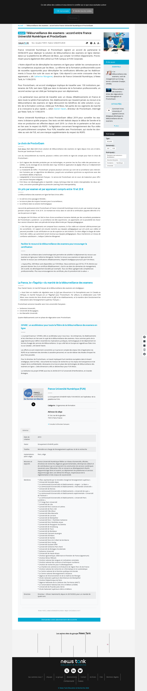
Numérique (120, 163)
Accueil (20, 26)
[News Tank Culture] (26, 639)
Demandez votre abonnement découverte (59, 619)
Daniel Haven (60, 108)
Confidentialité (69, 681)
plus (117, 126)
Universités (110, 165)
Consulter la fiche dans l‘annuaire (59, 424)
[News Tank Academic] (97, 645)
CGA (101, 677)
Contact (83, 677)
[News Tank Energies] (121, 639)
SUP (108, 148)
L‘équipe (49, 677)
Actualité (109, 141)
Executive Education (112, 160)
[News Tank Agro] (73, 645)
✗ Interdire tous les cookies (82, 11)
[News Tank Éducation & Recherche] (73, 662)
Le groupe (59, 677)
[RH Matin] (121, 645)
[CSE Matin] (85, 651)
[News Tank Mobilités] (73, 639)
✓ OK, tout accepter (62, 11)
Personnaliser (73, 18)
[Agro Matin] (109, 651)
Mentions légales (112, 677)
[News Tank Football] (50, 645)
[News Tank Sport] (26, 645)
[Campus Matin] (62, 651)
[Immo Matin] (38, 651)
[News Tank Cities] (50, 639)
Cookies (80, 681)
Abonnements (72, 677)
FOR (113, 148)
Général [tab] (25, 430)
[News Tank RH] (97, 639)
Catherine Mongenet (43, 76)
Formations (110, 163)
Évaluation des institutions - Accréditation (115, 156)
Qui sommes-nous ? (35, 677)
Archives (93, 677)
